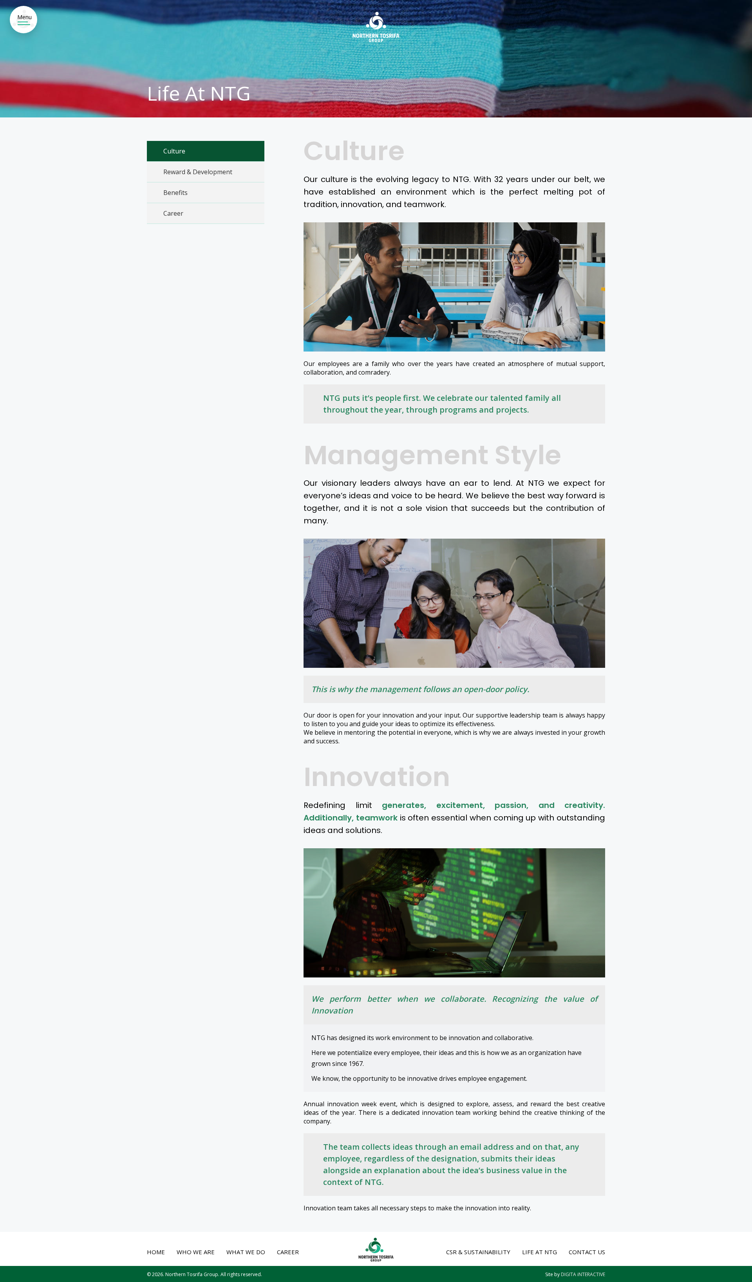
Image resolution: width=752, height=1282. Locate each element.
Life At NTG (539, 1252)
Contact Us (587, 1252)
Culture (174, 151)
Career (173, 213)
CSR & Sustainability (478, 1252)
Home (156, 1252)
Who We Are (196, 1252)
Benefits (175, 192)
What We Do (245, 1252)
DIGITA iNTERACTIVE (583, 1274)
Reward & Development (197, 172)
